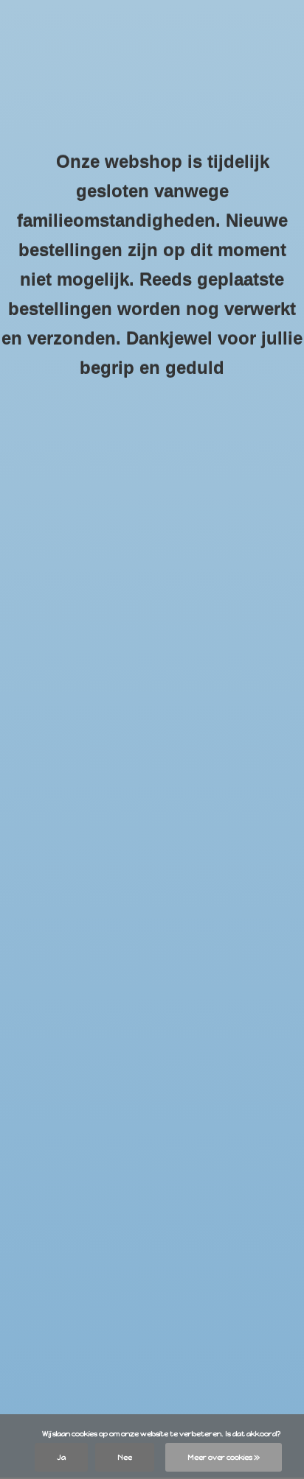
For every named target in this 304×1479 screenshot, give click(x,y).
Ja (61, 1457)
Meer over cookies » (223, 1457)
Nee (124, 1457)
